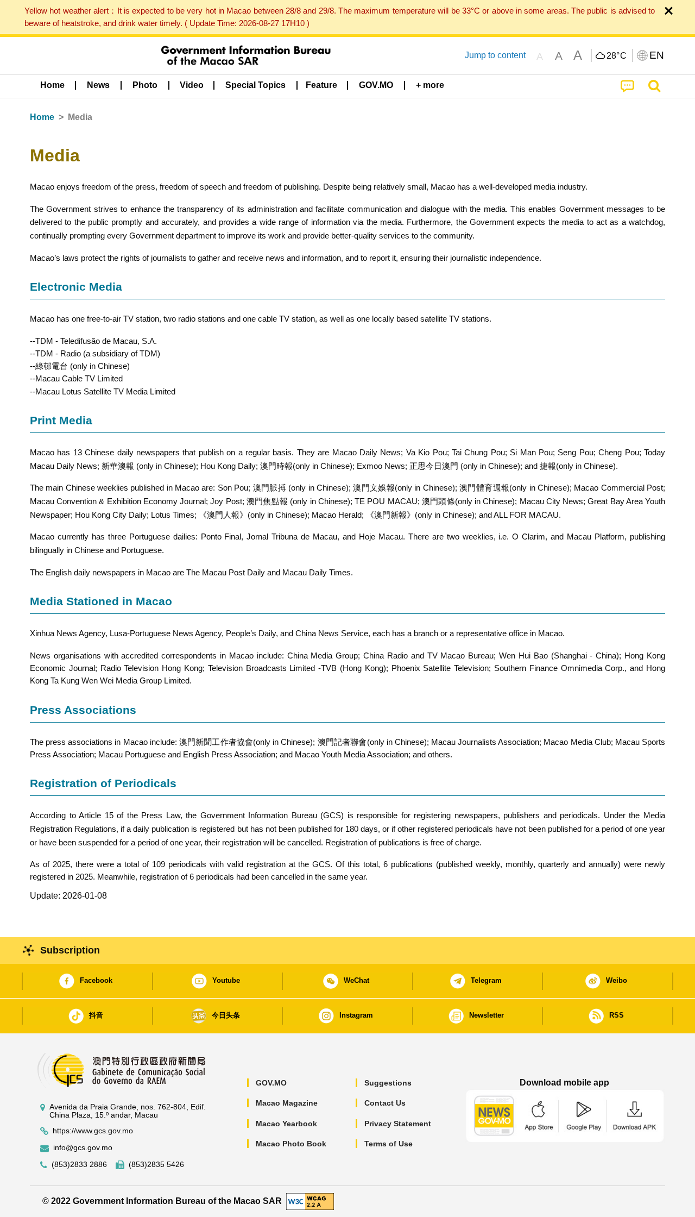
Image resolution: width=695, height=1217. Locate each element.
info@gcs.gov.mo (82, 1148)
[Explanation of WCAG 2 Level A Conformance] (310, 1201)
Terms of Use (388, 1143)
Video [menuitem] (192, 85)
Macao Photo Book (291, 1143)
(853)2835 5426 (156, 1164)
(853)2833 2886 (79, 1164)
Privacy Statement (397, 1123)
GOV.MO (271, 1082)
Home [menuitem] (52, 85)
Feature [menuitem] (321, 85)
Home (42, 117)
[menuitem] (98, 85)
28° (616, 56)
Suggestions (388, 1082)
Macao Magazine (287, 1103)
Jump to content (495, 55)
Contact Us (385, 1103)
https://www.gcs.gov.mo (93, 1131)
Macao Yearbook (286, 1123)
